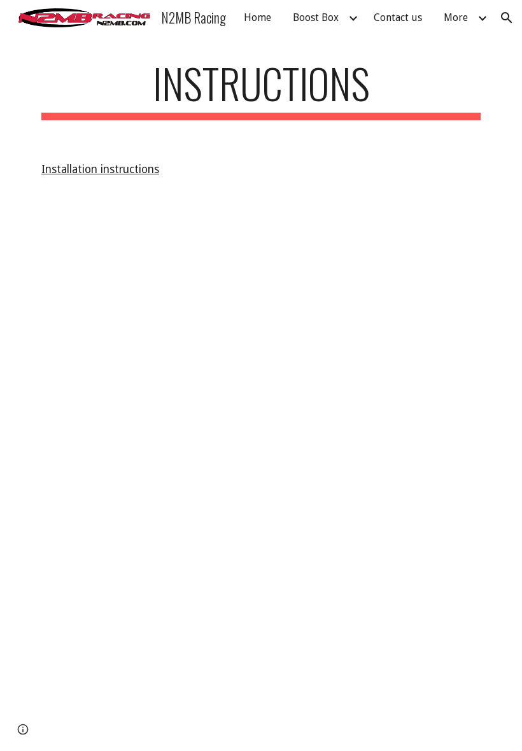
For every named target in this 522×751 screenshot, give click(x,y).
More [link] (456, 17)
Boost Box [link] (316, 17)
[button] (506, 18)
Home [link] (257, 17)
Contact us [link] (398, 17)
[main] (261, 89)
